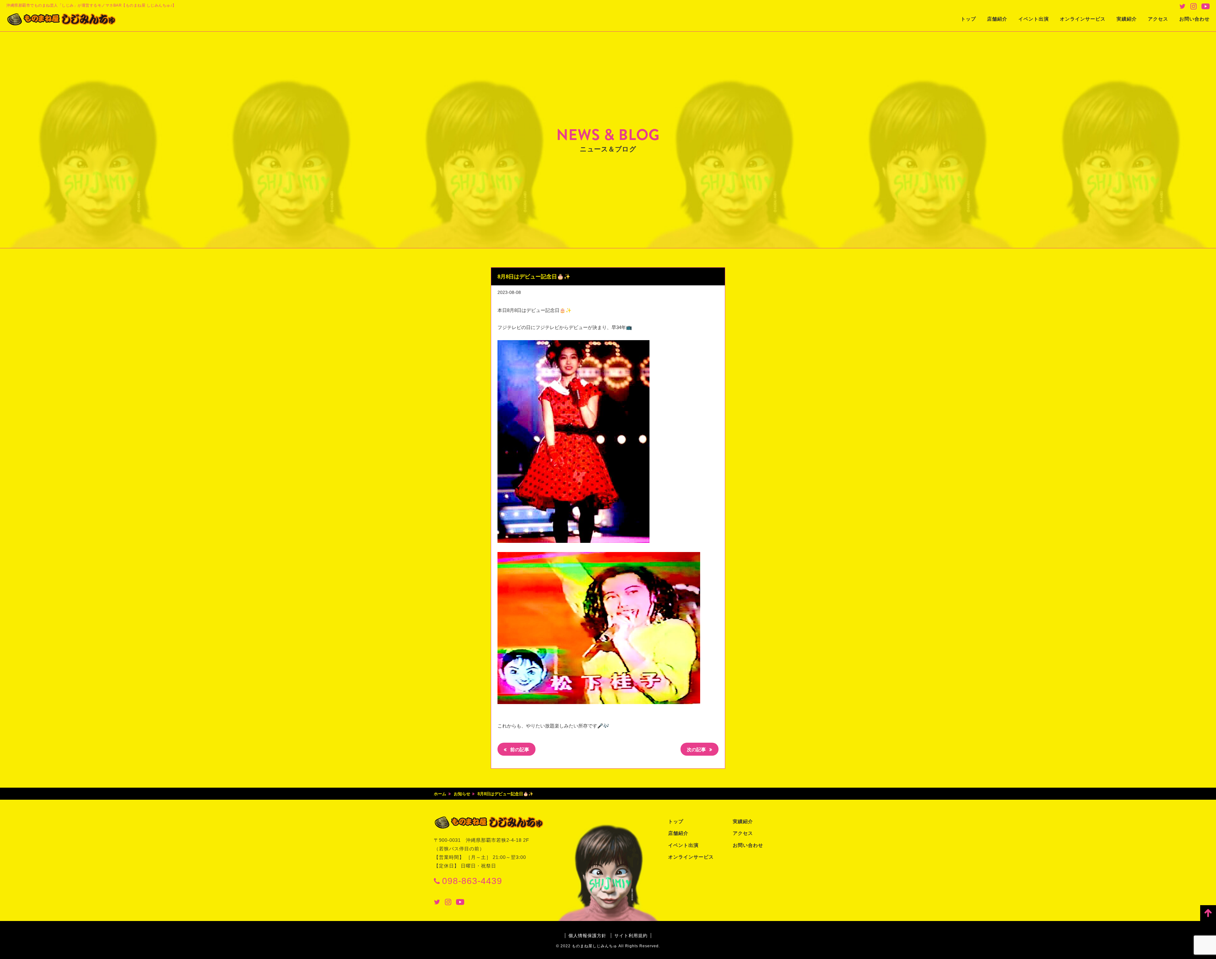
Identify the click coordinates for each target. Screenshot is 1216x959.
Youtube (1205, 6)
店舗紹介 (997, 19)
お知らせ (462, 793)
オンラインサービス (1082, 19)
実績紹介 (1127, 19)
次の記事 (697, 749)
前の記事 (519, 749)
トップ (968, 19)
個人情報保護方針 (587, 935)
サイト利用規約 (631, 935)
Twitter (1182, 6)
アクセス (1158, 19)
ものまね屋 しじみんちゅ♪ (61, 19)
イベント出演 (1033, 19)
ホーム (440, 793)
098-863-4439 (472, 881)
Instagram (1193, 6)
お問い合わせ (1194, 19)
